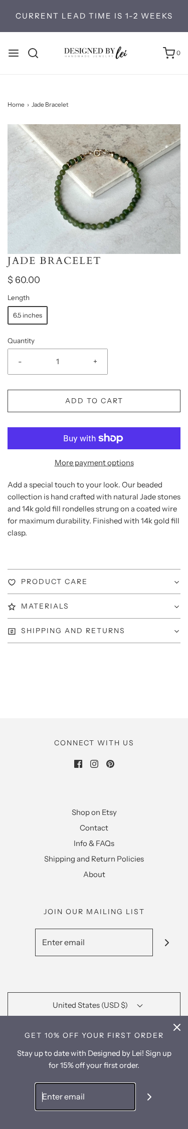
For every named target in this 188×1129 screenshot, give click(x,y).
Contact (94, 827)
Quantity (21, 341)
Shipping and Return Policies (94, 859)
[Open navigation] (13, 53)
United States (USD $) (91, 1005)
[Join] (166, 942)
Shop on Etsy (94, 812)
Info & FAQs (94, 843)
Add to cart (94, 400)
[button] (94, 189)
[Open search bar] (37, 53)
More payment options (94, 462)
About (94, 874)
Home (16, 104)
